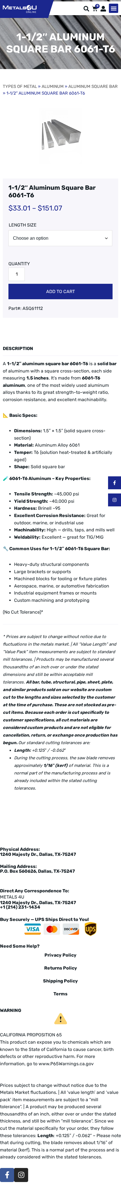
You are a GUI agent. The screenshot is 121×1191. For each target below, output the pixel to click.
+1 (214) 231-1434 (20, 907)
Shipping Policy (60, 981)
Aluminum (53, 86)
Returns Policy (60, 968)
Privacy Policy (60, 955)
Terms (60, 993)
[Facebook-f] (114, 482)
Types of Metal (20, 86)
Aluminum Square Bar (93, 86)
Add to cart (60, 291)
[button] (113, 8)
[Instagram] (114, 499)
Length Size (23, 225)
